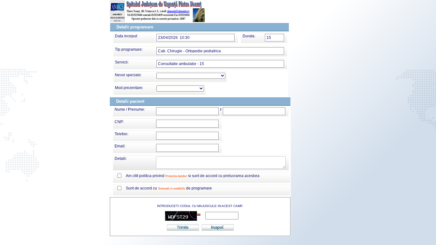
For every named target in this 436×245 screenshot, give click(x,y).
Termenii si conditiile (171, 188)
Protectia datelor (176, 176)
